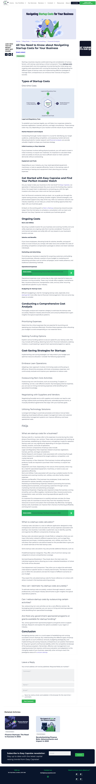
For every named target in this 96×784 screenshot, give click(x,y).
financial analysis (55, 140)
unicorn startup (42, 652)
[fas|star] (6, 54)
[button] (25, 3)
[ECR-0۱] (6, 3)
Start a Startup (48, 208)
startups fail (26, 295)
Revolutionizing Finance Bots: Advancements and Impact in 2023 (47, 739)
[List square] (85, 48)
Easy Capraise (65, 185)
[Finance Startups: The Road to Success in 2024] (17, 723)
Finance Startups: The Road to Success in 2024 (17, 736)
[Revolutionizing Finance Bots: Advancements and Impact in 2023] (48, 724)
